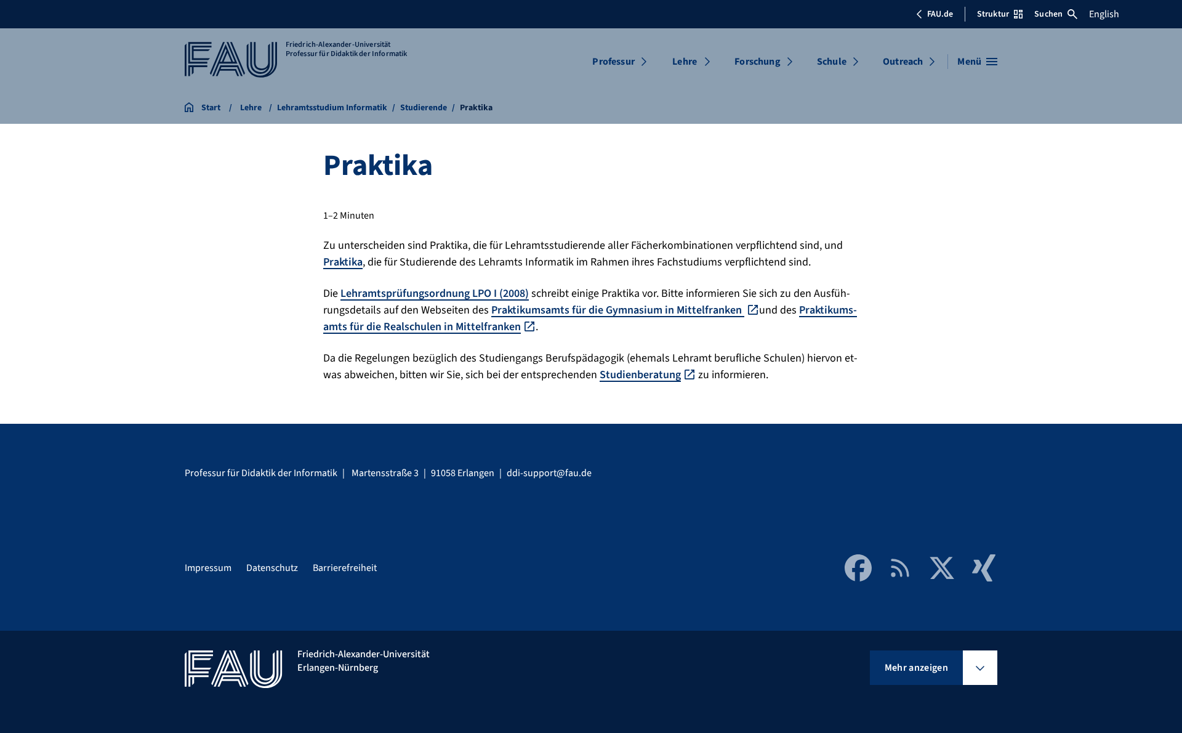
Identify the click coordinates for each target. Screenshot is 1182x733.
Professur (613, 61)
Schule (831, 61)
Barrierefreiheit (345, 568)
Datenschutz (272, 568)
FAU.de (940, 14)
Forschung (757, 61)
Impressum (208, 568)
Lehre (684, 61)
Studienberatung (640, 375)
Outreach (903, 61)
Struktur (993, 14)
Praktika (343, 262)
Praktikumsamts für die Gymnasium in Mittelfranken (617, 310)
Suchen (1048, 14)
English (1104, 14)
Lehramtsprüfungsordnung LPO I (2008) (434, 293)
